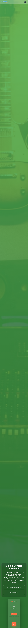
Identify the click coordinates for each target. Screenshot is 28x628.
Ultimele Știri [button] (14, 592)
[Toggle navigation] (25, 2)
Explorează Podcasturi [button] (15, 587)
